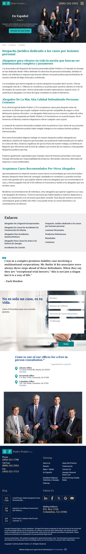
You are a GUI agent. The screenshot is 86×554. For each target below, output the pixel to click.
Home (4, 45)
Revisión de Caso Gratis (20, 31)
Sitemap (47, 457)
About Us (46, 463)
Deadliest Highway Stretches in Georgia (51, 479)
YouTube (72, 498)
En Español (47, 472)
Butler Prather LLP (14, 3)
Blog (4, 490)
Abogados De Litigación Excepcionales (21, 223)
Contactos (49, 242)
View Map (22, 372)
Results (46, 466)
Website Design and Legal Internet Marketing (34, 549)
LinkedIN (45, 498)
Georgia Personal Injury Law (69, 473)
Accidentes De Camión (14, 247)
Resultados (50, 238)
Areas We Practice (69, 463)
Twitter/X (59, 498)
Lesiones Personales (54, 230)
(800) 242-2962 (68, 3)
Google (65, 498)
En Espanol (12, 45)
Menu (82, 3)
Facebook (52, 498)
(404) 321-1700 (10, 459)
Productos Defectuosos (55, 234)
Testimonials (67, 466)
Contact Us (66, 469)
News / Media (48, 469)
